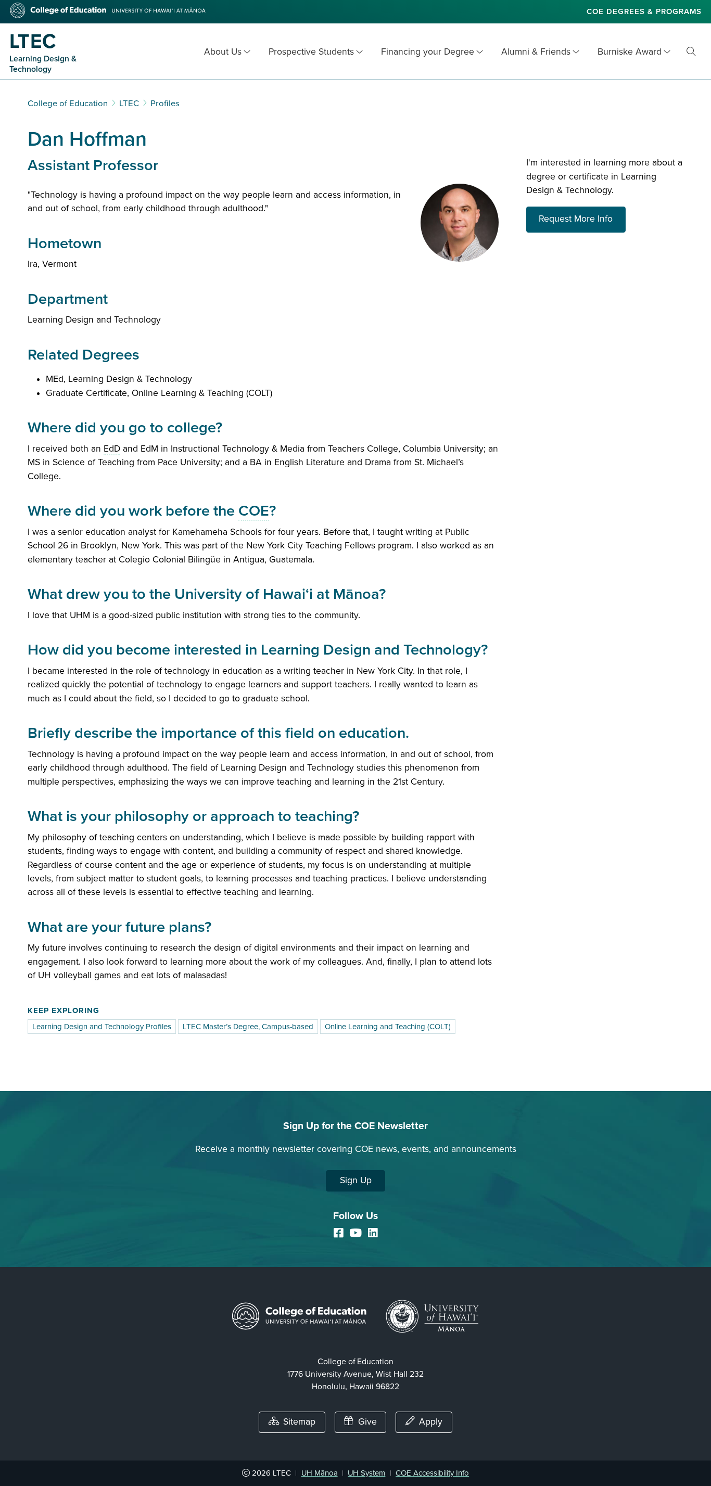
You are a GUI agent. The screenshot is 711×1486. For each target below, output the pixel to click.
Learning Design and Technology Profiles (101, 1026)
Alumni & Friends (535, 51)
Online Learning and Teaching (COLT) (388, 1026)
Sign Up (356, 1180)
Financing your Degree (427, 51)
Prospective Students (311, 51)
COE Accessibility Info (432, 1473)
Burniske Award (630, 51)
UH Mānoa (319, 1473)
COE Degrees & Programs (644, 11)
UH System (366, 1473)
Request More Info (582, 218)
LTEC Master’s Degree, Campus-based (248, 1026)
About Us (223, 51)
